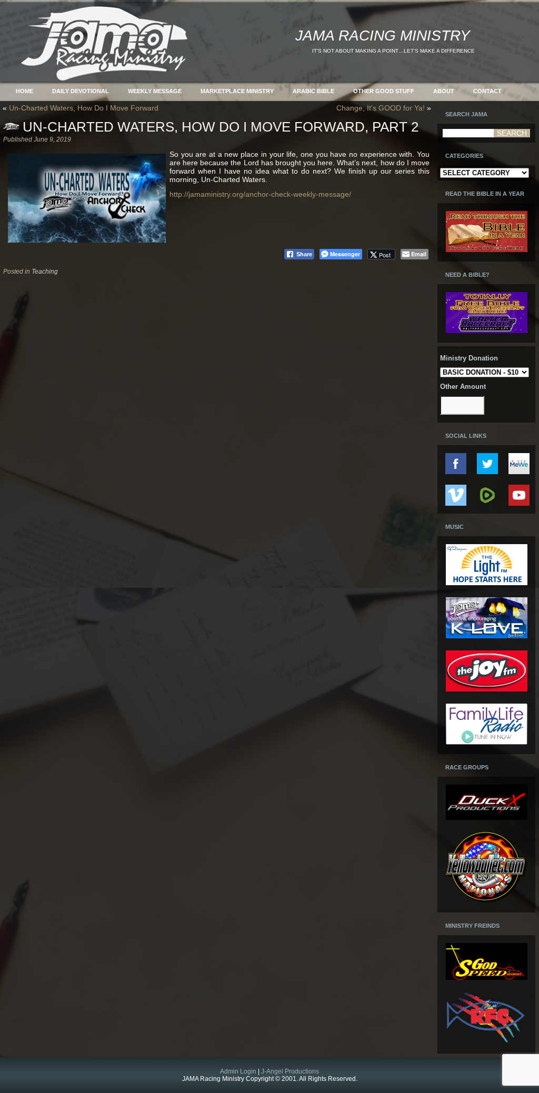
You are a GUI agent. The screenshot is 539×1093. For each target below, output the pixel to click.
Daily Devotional (80, 91)
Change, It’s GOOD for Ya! (380, 108)
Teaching (45, 271)
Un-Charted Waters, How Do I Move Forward (83, 108)
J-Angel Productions (290, 1071)
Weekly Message (155, 91)
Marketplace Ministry (237, 91)
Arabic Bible (313, 91)
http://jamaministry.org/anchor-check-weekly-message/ (260, 194)
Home (24, 91)
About (443, 91)
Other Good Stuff (383, 91)
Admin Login (238, 1071)
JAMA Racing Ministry (382, 35)
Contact (487, 91)
